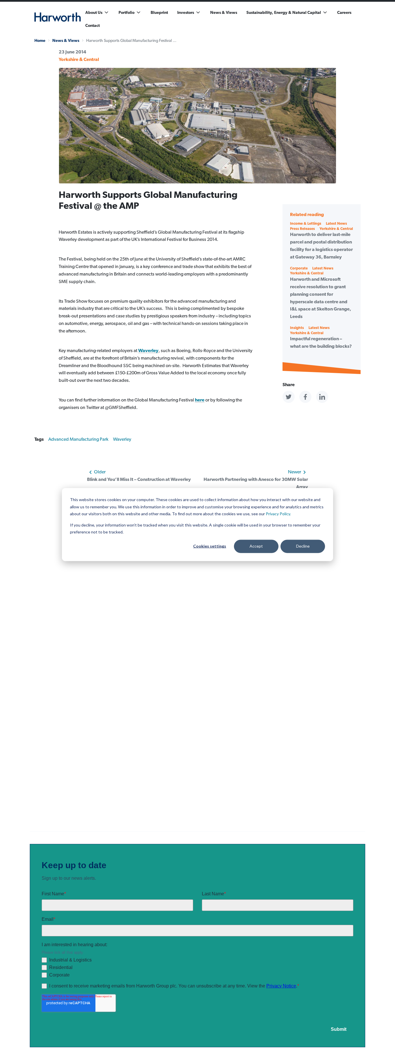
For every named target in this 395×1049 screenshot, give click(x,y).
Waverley (148, 350)
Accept (256, 546)
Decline (303, 546)
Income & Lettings (305, 223)
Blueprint (159, 12)
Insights (297, 328)
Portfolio (126, 12)
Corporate (299, 268)
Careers (344, 12)
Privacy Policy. (278, 513)
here (199, 400)
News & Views (223, 12)
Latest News (336, 223)
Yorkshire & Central (79, 59)
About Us (93, 12)
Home (39, 40)
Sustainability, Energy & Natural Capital (283, 12)
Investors (185, 12)
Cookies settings (209, 546)
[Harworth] (57, 17)
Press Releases (302, 228)
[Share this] (289, 397)
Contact (92, 25)
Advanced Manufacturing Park (78, 439)
